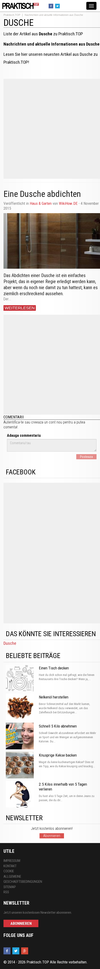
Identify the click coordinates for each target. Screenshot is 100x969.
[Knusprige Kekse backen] (21, 766)
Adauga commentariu (24, 435)
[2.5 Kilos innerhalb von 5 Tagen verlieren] (21, 795)
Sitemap (9, 887)
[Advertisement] (50, 129)
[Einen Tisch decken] (21, 678)
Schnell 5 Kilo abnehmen (58, 726)
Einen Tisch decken (54, 668)
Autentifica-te (13, 422)
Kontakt (10, 866)
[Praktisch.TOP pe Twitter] (58, 5)
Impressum (11, 861)
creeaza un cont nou (46, 422)
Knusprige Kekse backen (58, 755)
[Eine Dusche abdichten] (51, 241)
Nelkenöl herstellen (53, 697)
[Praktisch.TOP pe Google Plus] (25, 951)
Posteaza (86, 457)
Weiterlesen (20, 308)
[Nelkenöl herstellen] (21, 707)
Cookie (8, 871)
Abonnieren (51, 835)
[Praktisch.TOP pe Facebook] (51, 5)
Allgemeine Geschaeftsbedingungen (22, 879)
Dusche (9, 643)
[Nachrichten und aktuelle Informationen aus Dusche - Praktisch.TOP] (20, 5)
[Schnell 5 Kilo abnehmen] (21, 737)
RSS (6, 892)
